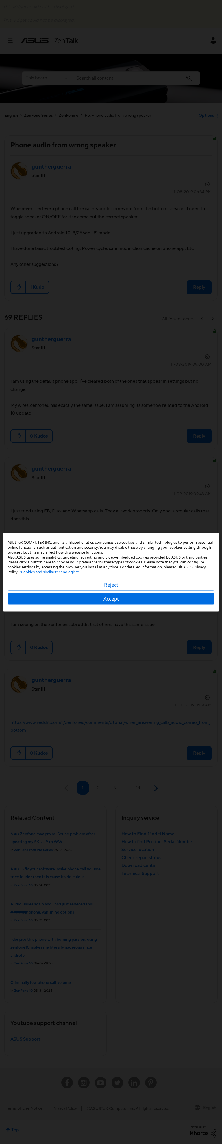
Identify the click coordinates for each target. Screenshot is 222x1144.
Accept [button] (111, 598)
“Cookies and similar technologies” (49, 571)
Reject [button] (111, 584)
